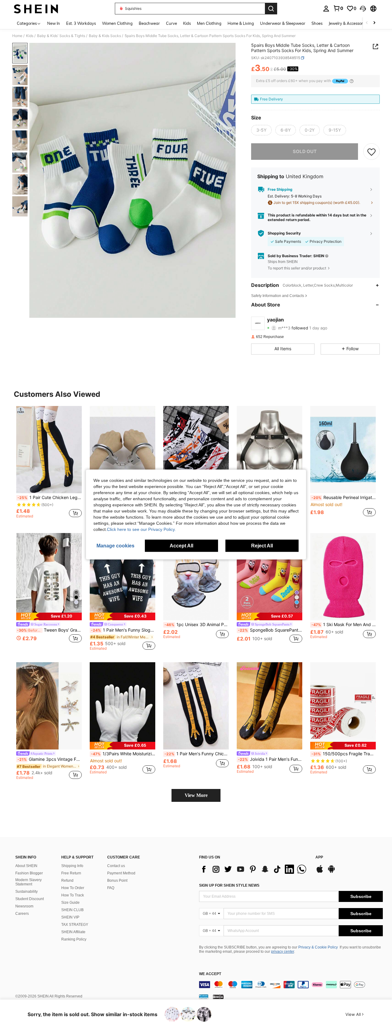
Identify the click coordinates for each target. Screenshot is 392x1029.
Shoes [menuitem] (316, 23)
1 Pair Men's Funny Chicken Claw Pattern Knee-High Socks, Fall (196, 753)
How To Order (72, 888)
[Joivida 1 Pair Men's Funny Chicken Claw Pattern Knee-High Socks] (269, 705)
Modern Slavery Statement (28, 882)
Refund (67, 880)
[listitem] (49, 465)
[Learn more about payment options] (351, 81)
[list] (254, 869)
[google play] (331, 872)
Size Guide (70, 902)
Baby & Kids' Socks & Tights (61, 36)
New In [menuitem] (53, 23)
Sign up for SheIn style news (229, 885)
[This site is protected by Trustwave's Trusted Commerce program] (203, 996)
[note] (49, 616)
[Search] (271, 8)
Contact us (116, 866)
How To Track (72, 895)
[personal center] (326, 8)
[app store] (319, 872)
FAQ (110, 888)
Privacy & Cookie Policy (318, 947)
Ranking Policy (73, 939)
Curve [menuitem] (171, 23)
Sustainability (26, 891)
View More (196, 795)
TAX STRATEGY (74, 924)
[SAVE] (371, 151)
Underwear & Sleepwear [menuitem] (282, 23)
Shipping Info (72, 866)
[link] (338, 8)
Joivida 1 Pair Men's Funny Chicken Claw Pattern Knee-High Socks (270, 759)
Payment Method (121, 873)
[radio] (261, 130)
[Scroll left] (367, 23)
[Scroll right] (374, 23)
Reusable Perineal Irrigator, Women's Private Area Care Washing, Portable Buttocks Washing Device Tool (343, 497)
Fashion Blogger (29, 873)
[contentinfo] (291, 984)
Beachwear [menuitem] (149, 23)
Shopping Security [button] (284, 233)
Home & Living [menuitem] (241, 23)
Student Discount (29, 899)
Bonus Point (117, 880)
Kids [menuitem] (187, 23)
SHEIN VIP (70, 917)
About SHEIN (26, 866)
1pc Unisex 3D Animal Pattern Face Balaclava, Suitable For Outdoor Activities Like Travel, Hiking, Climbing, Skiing (196, 624)
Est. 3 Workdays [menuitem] (81, 23)
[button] (363, 8)
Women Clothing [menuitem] (117, 23)
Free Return (71, 873)
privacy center (282, 951)
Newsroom (24, 906)
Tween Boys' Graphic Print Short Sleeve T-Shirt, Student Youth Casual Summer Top (49, 630)
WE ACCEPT (210, 974)
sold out (305, 151)
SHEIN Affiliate (73, 932)
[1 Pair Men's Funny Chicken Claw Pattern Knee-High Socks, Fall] (196, 705)
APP (319, 857)
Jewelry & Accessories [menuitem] (348, 23)
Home (17, 36)
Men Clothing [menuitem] (209, 23)
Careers (22, 913)
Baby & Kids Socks (105, 36)
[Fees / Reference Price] (271, 69)
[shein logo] (36, 8)
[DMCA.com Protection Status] (218, 996)
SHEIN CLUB (72, 910)
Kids (29, 36)
